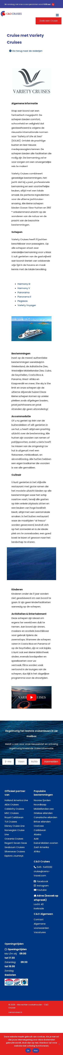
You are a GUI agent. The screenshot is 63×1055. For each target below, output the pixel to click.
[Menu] (57, 13)
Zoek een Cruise (48, 20)
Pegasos (23, 301)
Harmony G (24, 283)
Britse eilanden (42, 821)
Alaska (37, 834)
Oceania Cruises (14, 838)
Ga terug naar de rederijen (26, 50)
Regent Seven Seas (16, 843)
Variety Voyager (27, 305)
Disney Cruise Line (15, 825)
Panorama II (24, 296)
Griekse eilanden (43, 813)
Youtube (42, 889)
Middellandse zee (44, 808)
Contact (39, 919)
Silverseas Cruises (15, 851)
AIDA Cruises (12, 804)
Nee (36, 1050)
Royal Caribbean (14, 817)
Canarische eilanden (45, 817)
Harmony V (24, 288)
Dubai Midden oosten (46, 843)
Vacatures (40, 932)
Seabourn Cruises (15, 847)
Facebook (42, 881)
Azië (36, 838)
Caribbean (40, 830)
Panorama (24, 292)
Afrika (37, 851)
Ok (28, 1050)
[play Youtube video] (31, 697)
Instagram (43, 885)
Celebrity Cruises (14, 808)
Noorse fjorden (42, 800)
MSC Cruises (12, 813)
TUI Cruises (11, 821)
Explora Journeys (14, 855)
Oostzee (39, 825)
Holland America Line (16, 800)
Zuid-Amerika (41, 847)
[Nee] (59, 1044)
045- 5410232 (44, 867)
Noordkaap (40, 804)
